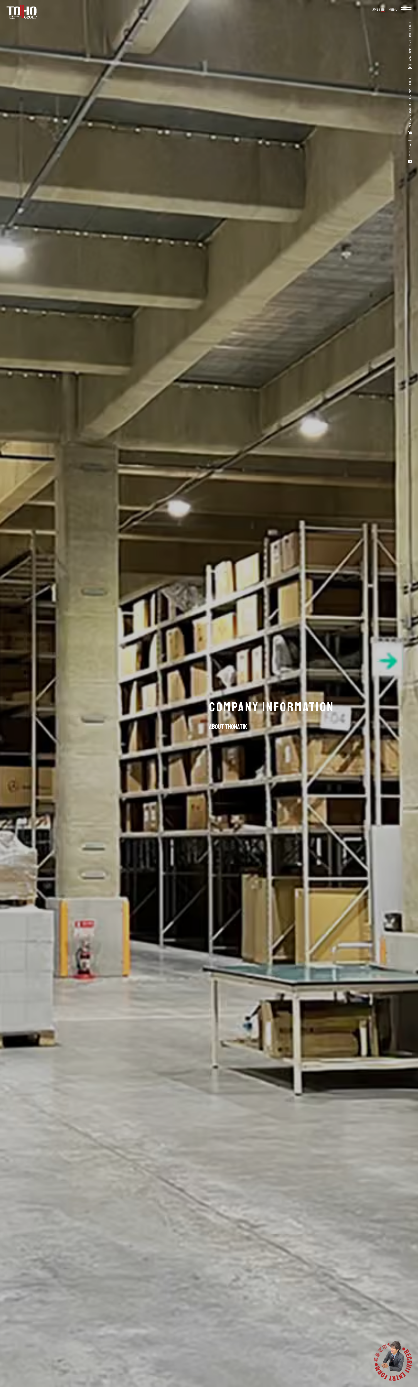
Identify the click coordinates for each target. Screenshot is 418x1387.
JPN (375, 9)
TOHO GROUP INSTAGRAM (409, 41)
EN (383, 9)
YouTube (409, 150)
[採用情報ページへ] (393, 1362)
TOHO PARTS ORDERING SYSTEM (409, 103)
